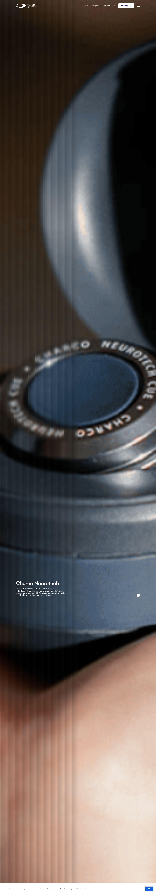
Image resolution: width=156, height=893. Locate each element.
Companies (95, 6)
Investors (125, 6)
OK (149, 889)
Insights (107, 6)
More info (83, 889)
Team (86, 6)
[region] (78, 888)
